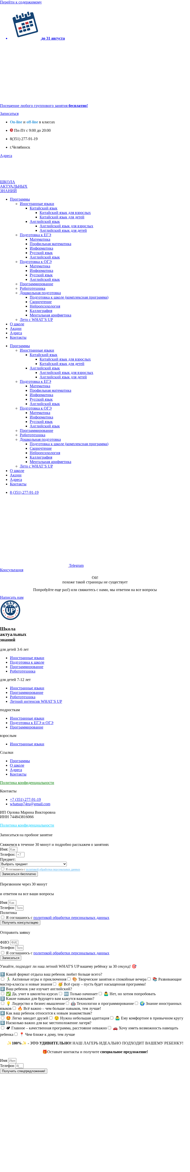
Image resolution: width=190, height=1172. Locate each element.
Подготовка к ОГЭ (36, 262)
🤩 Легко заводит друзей (27, 1018)
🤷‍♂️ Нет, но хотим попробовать (130, 994)
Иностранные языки (37, 204)
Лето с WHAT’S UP (36, 319)
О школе (17, 324)
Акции (16, 328)
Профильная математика (50, 244)
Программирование (36, 284)
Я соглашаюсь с (43, 869)
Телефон (7, 908)
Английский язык (45, 221)
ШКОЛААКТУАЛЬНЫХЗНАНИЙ (13, 186)
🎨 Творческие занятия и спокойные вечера (109, 979)
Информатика (41, 248)
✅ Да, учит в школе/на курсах (32, 994)
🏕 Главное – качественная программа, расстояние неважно (56, 1028)
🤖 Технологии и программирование (102, 1003)
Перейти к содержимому (21, 2)
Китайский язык (43, 208)
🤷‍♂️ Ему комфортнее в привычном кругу (149, 1018)
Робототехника (32, 288)
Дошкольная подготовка (40, 293)
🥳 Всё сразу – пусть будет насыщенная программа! (102, 984)
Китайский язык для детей (62, 217)
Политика (8, 913)
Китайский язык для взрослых (65, 212)
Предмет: (8, 859)
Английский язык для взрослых (66, 226)
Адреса (16, 333)
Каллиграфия (41, 311)
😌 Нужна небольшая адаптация (81, 1018)
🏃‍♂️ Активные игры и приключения (36, 979)
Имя (4, 902)
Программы (20, 199)
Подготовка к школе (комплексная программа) (69, 297)
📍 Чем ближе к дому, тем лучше (47, 1034)
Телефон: (8, 854)
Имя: (4, 849)
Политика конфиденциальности (27, 783)
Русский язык (41, 253)
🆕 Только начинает (81, 994)
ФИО (5, 942)
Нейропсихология (45, 306)
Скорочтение (41, 302)
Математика (40, 239)
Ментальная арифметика (50, 315)
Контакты (18, 337)
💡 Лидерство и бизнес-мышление (35, 1003)
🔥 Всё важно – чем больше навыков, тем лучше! (59, 1008)
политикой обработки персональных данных (53, 869)
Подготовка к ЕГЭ (35, 235)
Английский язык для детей (63, 230)
